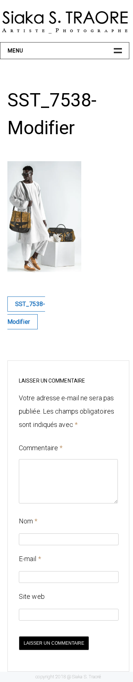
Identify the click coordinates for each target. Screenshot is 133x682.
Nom (28, 521)
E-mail (30, 559)
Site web (32, 596)
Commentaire (40, 448)
